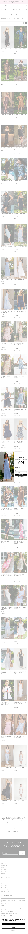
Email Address (17, 467)
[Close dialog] (27, 453)
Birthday (16, 470)
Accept (14, 924)
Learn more (13, 920)
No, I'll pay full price (21, 476)
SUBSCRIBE (21, 474)
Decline (14, 927)
